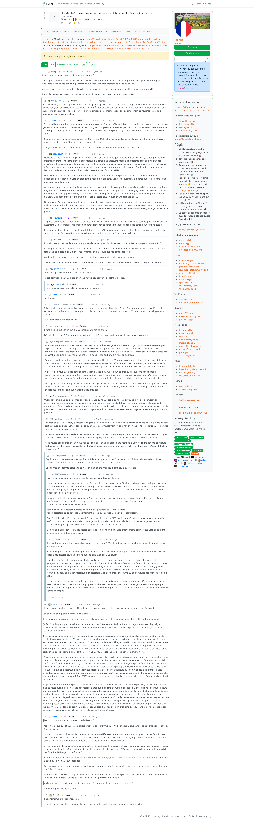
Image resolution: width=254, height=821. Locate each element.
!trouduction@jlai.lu (188, 389)
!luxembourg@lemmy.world (192, 369)
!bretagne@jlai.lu (187, 330)
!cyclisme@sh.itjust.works (191, 263)
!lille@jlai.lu (184, 336)
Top (52, 64)
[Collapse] (44, 72)
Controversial (64, 64)
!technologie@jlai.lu (188, 130)
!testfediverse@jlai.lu (189, 400)
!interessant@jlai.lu (188, 124)
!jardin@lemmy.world (189, 266)
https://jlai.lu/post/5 (188, 190)
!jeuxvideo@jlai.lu (187, 273)
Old (83, 64)
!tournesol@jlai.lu (187, 289)
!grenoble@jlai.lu (187, 333)
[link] (69, 23)
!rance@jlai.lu (185, 127)
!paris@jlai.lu (185, 352)
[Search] (192, 3)
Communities (62, 3)
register (70, 56)
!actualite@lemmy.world (191, 249)
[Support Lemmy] (107, 3)
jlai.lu (49, 3)
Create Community (94, 3)
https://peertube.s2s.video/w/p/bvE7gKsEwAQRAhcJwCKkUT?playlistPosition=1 (118, 757)
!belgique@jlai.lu (187, 366)
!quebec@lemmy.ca (188, 372)
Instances (174, 816)
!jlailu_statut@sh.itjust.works (193, 412)
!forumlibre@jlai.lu (188, 121)
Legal (165, 816)
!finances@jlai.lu (187, 299)
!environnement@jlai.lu (190, 316)
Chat (93, 64)
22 (65, 23)
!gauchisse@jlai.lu (187, 319)
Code (191, 816)
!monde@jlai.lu (186, 240)
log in (59, 56)
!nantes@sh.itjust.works (190, 346)
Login (198, 3)
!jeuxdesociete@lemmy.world (193, 270)
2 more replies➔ (57, 597)
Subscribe (193, 47)
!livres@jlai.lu (185, 276)
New (76, 64)
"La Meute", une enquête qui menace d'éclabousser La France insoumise (106, 13)
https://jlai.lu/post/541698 (192, 229)
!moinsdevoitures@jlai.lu (191, 302)
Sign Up (207, 3)
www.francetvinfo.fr (69, 16)
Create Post (77, 3)
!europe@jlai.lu (186, 243)
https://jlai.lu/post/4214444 (196, 110)
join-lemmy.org (203, 816)
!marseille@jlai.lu (187, 342)
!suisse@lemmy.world (189, 375)
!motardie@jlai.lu (187, 279)
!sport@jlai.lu (185, 282)
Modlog (195, 454)
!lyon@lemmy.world (188, 339)
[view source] (79, 23)
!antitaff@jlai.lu (186, 313)
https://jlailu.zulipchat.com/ (188, 139)
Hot (45, 64)
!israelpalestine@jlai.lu (190, 246)
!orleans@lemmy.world (190, 349)
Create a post (192, 53)
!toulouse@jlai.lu (187, 355)
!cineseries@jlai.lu (187, 260)
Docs (184, 816)
